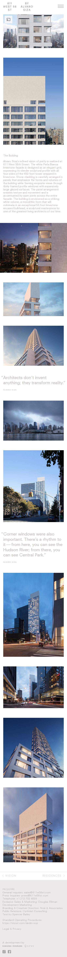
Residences (52, 876)
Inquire (8, 889)
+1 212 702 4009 (26, 899)
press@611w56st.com (34, 895)
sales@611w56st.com (37, 892)
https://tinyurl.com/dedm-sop (20, 923)
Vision (10, 876)
